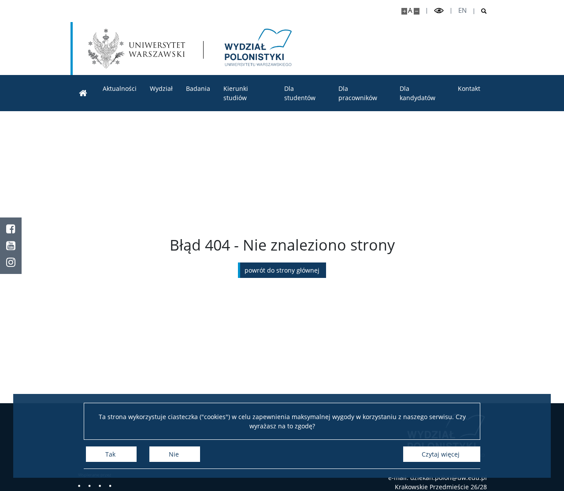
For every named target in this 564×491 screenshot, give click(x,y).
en (462, 10)
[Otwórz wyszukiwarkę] (480, 11)
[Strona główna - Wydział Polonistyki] (257, 48)
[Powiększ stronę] (404, 11)
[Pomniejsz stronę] (416, 11)
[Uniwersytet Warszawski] (136, 48)
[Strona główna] (83, 93)
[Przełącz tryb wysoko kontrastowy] (438, 11)
